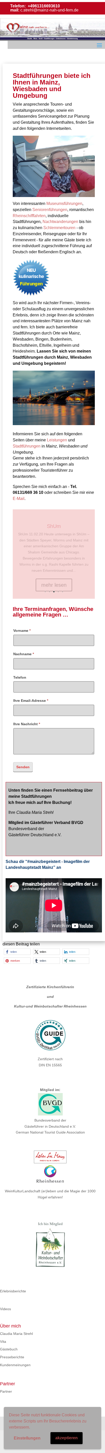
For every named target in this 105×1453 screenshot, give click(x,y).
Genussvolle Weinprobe (54, 530)
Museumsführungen (64, 203)
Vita (3, 1341)
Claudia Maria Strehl (16, 1334)
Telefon (19, 677)
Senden (23, 767)
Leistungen (57, 440)
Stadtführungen (27, 446)
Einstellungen (27, 1438)
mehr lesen (54, 589)
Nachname (23, 654)
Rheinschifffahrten (29, 216)
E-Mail (18, 498)
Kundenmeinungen (15, 1365)
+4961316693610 (43, 6)
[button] (17, 951)
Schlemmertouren (59, 228)
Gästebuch (9, 1349)
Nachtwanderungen (60, 221)
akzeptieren (66, 1438)
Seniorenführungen (49, 209)
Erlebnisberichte (13, 1291)
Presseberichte (12, 1357)
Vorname (22, 630)
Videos (5, 1309)
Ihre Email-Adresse (30, 700)
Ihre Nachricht (26, 724)
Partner (6, 1391)
